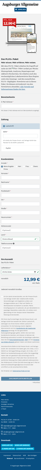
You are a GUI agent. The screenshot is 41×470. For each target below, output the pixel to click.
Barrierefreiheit (19, 458)
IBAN (5, 132)
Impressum (7, 455)
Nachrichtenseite (7, 406)
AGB (26, 340)
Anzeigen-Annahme (7, 404)
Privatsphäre (30, 458)
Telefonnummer (6, 244)
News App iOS (7, 445)
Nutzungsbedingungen (16, 340)
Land (3, 235)
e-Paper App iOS (8, 449)
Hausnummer (6, 217)
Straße (3, 209)
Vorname (4, 173)
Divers (35, 166)
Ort (2, 200)
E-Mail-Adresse (6, 102)
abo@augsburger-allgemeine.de (13, 432)
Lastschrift (10, 126)
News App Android (22, 445)
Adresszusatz (6, 226)
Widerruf (10, 458)
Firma (6, 169)
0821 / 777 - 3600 (9, 428)
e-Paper (3, 409)
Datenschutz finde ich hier (21, 371)
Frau (27, 166)
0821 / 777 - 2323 (9, 434)
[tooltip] (13, 243)
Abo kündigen (32, 455)
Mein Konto (5, 400)
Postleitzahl (5, 191)
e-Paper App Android (25, 449)
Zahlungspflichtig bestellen (20, 378)
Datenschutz (17, 455)
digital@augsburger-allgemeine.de (14, 426)
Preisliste (4, 402)
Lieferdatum (5, 268)
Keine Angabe (9, 166)
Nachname (5, 182)
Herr (19, 166)
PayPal (8, 148)
